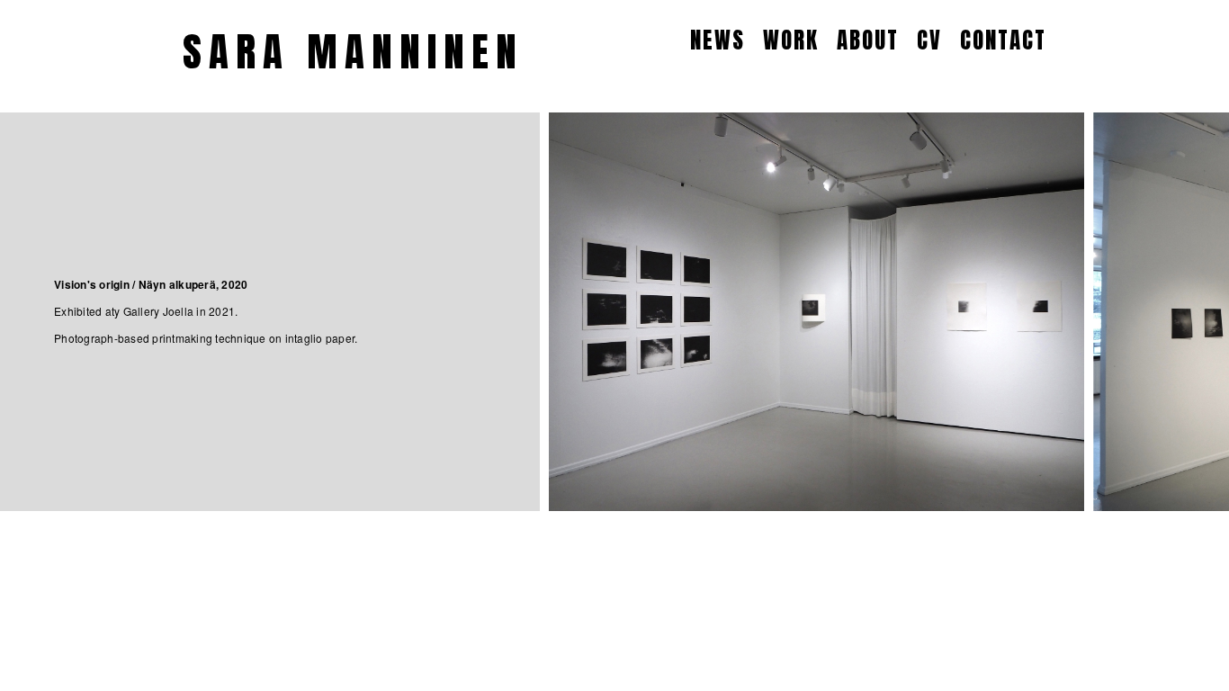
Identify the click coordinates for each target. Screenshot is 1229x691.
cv (929, 40)
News (717, 40)
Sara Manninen (353, 51)
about (868, 40)
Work (791, 40)
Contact (1003, 40)
